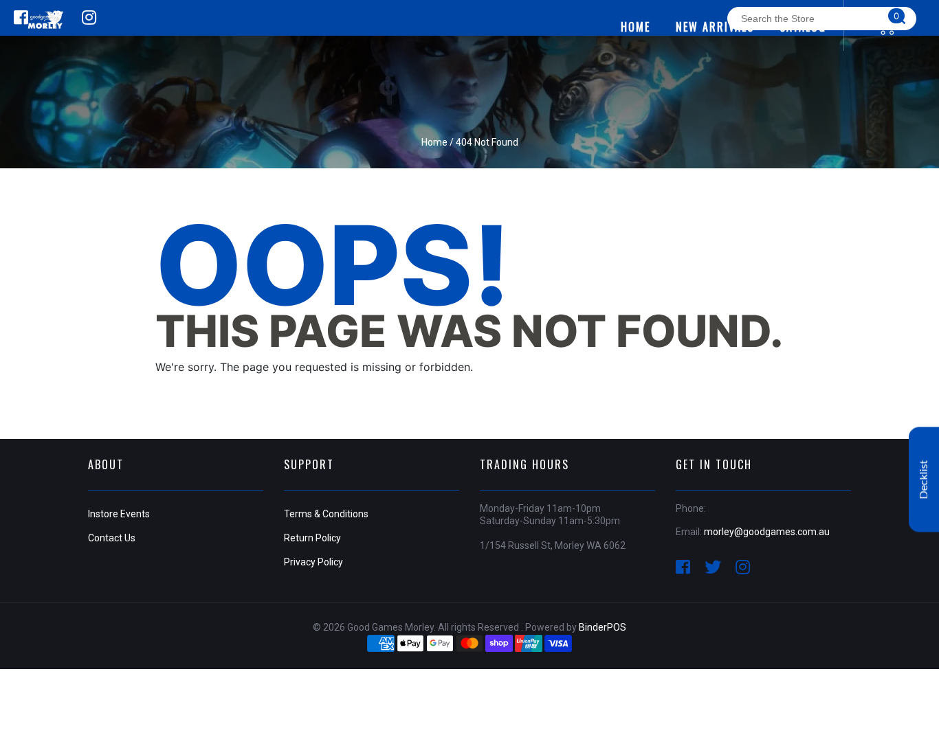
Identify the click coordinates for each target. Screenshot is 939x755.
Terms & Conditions (326, 513)
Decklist (923, 479)
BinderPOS (602, 627)
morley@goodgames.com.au (767, 531)
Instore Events (119, 513)
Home (434, 142)
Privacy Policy (313, 561)
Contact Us (111, 537)
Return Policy (312, 537)
